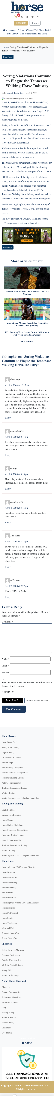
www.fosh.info (31, 222)
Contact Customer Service (13, 992)
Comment (7, 621)
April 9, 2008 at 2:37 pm (16, 585)
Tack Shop (39, 30)
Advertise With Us (10, 1002)
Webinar (29, 30)
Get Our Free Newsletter (12, 960)
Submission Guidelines (11, 997)
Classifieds (6, 1027)
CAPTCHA (8, 691)
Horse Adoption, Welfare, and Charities (18, 867)
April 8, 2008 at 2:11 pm (16, 436)
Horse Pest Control (10, 912)
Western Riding (8, 792)
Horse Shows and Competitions (15, 772)
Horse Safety (7, 917)
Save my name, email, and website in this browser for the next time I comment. (27, 684)
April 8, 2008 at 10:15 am (17, 385)
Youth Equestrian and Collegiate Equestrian (20, 798)
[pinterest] (33, 16)
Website (5, 672)
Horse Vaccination (9, 923)
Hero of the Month (28, 33)
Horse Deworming (9, 882)
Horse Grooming (9, 887)
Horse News (7, 57)
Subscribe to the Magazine (13, 950)
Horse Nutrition (8, 907)
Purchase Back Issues (11, 955)
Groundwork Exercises (11, 757)
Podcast (21, 30)
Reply (8, 417)
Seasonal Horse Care (10, 933)
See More (27, 341)
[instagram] (37, 16)
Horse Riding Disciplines (12, 767)
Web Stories (7, 1032)
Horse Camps (7, 762)
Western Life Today (10, 975)
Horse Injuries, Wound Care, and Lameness (20, 902)
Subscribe (21, 23)
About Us (6, 987)
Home (5, 46)
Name (5, 658)
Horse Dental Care (9, 877)
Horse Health (7, 892)
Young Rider (7, 970)
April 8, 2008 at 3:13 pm (16, 474)
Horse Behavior (8, 872)
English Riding (8, 752)
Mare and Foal (8, 928)
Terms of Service (9, 1017)
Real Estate (42, 33)
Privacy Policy (8, 1012)
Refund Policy (8, 1022)
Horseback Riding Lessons (13, 777)
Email (5, 665)
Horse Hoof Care (9, 897)
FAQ (4, 1007)
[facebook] (22, 16)
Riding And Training (11, 747)
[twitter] (27, 16)
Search (36, 23)
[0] (15, 16)
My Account (10, 30)
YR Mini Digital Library (12, 965)
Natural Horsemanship (11, 782)
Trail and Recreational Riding (14, 787)
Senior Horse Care (9, 938)
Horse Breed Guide (10, 742)
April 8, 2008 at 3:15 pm (16, 507)
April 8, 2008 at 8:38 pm (16, 541)
